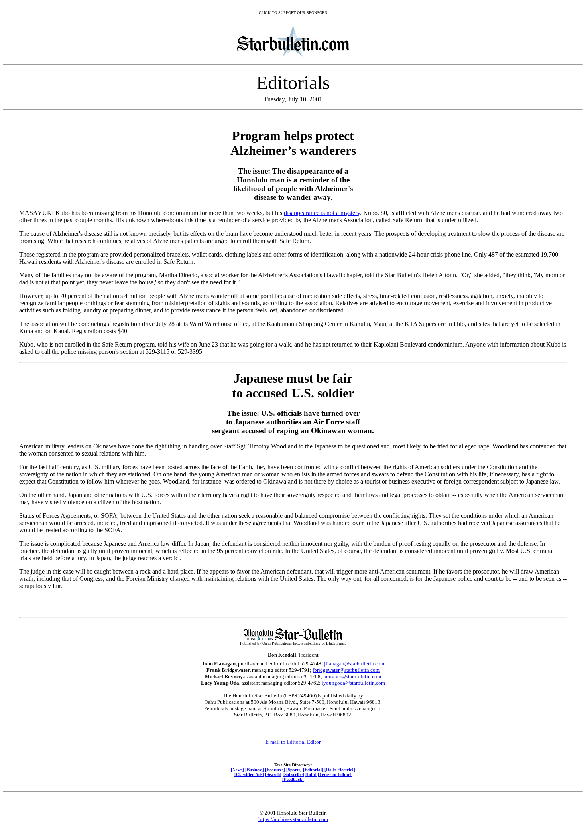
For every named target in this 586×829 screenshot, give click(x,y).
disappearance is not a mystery (322, 212)
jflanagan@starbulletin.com (354, 664)
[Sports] (294, 769)
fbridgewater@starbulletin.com (346, 670)
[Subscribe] (293, 774)
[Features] (275, 769)
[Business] (254, 769)
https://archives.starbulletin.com (293, 819)
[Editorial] (313, 769)
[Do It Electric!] (339, 769)
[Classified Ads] (249, 774)
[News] (237, 769)
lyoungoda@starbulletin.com (353, 683)
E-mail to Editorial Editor (293, 742)
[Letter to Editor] (335, 774)
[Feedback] (293, 779)
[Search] (273, 774)
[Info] (311, 774)
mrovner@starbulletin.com (352, 676)
